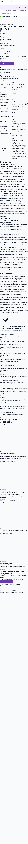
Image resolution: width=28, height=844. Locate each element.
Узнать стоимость (5, 72)
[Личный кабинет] (19, 7)
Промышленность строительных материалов (12, 405)
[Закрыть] (0, 585)
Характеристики (4, 69)
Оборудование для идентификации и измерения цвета (16, 10)
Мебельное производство (7, 365)
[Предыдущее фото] (0, 587)
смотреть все (3, 47)
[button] (14, 16)
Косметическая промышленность (9, 344)
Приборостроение (5, 386)
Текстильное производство (7, 412)
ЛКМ (1, 350)
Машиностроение (5, 358)
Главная (2, 10)
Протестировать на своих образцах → (10, 336)
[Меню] (25, 7)
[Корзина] (22, 7)
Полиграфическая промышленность (10, 380)
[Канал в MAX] (16, 7)
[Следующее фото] (0, 588)
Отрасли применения (21, 69)
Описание (12, 69)
